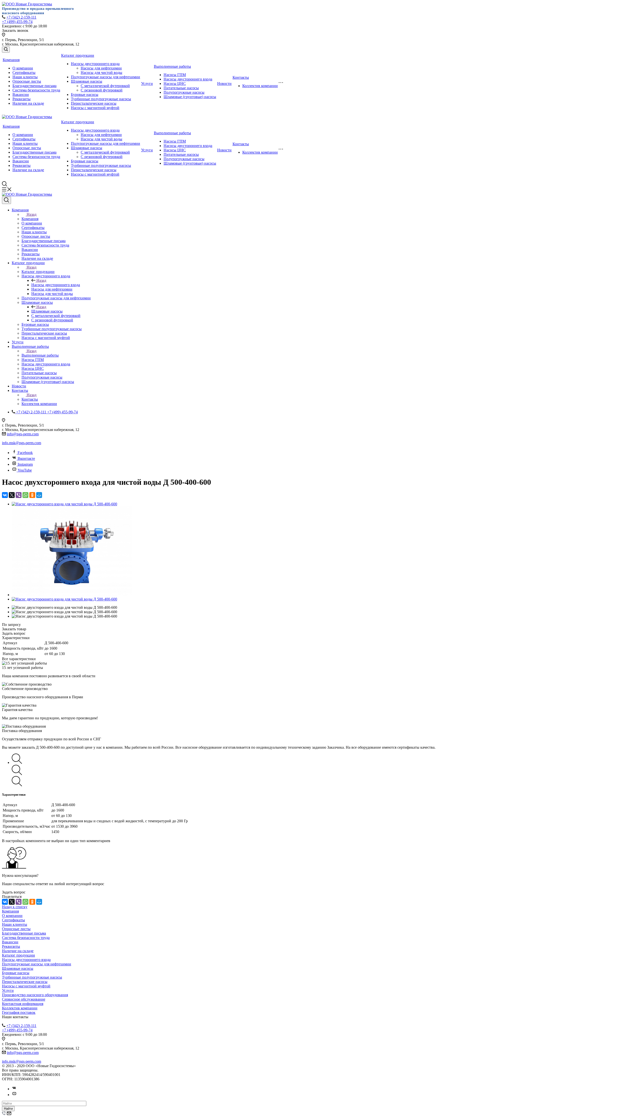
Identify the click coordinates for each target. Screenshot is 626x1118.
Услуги (147, 83)
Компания (11, 60)
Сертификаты (23, 72)
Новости (224, 83)
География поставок (18, 1012)
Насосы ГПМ (175, 75)
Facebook (25, 453)
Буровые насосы (84, 94)
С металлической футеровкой (105, 86)
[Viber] (19, 495)
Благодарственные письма (34, 86)
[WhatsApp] (25, 495)
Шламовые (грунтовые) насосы (190, 97)
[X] (12, 495)
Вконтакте (26, 458)
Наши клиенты (25, 77)
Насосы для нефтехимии (101, 68)
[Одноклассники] (32, 495)
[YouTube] (14, 1095)
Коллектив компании (260, 86)
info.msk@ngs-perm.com (21, 443)
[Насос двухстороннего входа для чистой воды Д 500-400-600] (64, 504)
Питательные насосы (181, 88)
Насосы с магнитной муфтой (95, 108)
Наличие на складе (28, 103)
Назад (31, 214)
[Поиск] (6, 49)
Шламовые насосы (86, 81)
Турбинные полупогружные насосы (101, 99)
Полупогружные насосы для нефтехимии (105, 77)
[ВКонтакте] (5, 495)
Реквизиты (21, 99)
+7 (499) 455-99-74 (17, 22)
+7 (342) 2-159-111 (21, 17)
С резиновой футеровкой (102, 90)
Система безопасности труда (36, 90)
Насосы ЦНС (175, 83)
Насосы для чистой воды (101, 72)
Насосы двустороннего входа (95, 64)
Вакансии (20, 94)
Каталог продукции (77, 55)
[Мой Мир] (39, 495)
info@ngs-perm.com (23, 434)
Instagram (25, 464)
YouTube (25, 470)
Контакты (241, 77)
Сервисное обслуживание (23, 999)
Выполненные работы (172, 66)
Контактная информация (22, 1004)
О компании (22, 68)
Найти (8, 1108)
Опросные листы (26, 81)
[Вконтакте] (14, 1089)
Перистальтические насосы (93, 103)
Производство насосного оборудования (35, 995)
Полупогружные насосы (184, 92)
